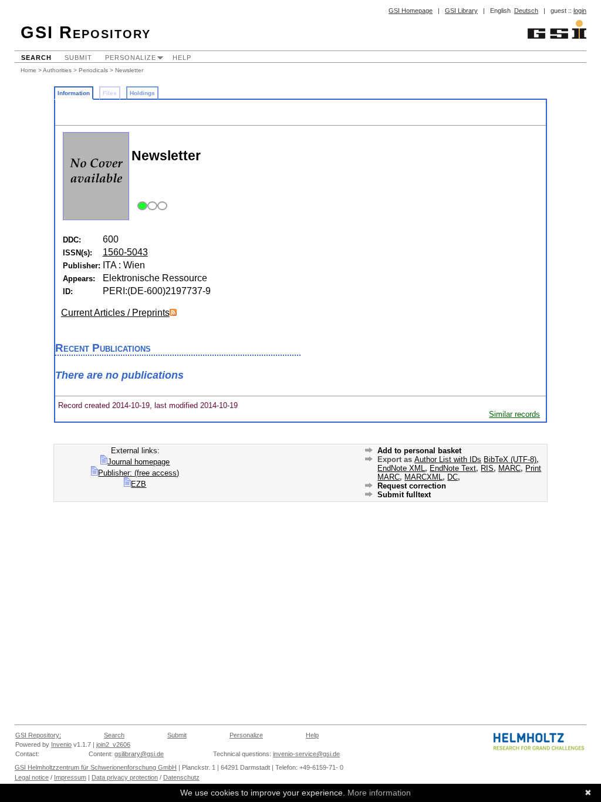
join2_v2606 (113, 744)
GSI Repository (86, 32)
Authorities (57, 70)
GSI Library (461, 10)
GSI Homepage (411, 10)
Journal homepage (138, 461)
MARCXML (423, 477)
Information (74, 93)
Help (182, 57)
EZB (138, 484)
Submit (78, 57)
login (579, 10)
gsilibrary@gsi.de (139, 753)
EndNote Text (453, 468)
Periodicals (93, 70)
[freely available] (150, 206)
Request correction (411, 485)
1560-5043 (125, 252)
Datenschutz (181, 777)
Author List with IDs (447, 459)
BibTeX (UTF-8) (510, 459)
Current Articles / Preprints (115, 313)
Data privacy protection (125, 777)
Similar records (514, 414)
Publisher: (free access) (138, 473)
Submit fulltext (404, 494)
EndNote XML (401, 468)
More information (379, 792)
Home (28, 70)
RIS (487, 468)
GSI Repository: (38, 735)
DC (452, 477)
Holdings (142, 93)
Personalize (130, 57)
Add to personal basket (419, 450)
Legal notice (32, 777)
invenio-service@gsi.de (306, 753)
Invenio (61, 744)
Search (36, 57)
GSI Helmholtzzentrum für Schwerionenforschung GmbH (96, 767)
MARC (509, 468)
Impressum (70, 777)
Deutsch (526, 10)
